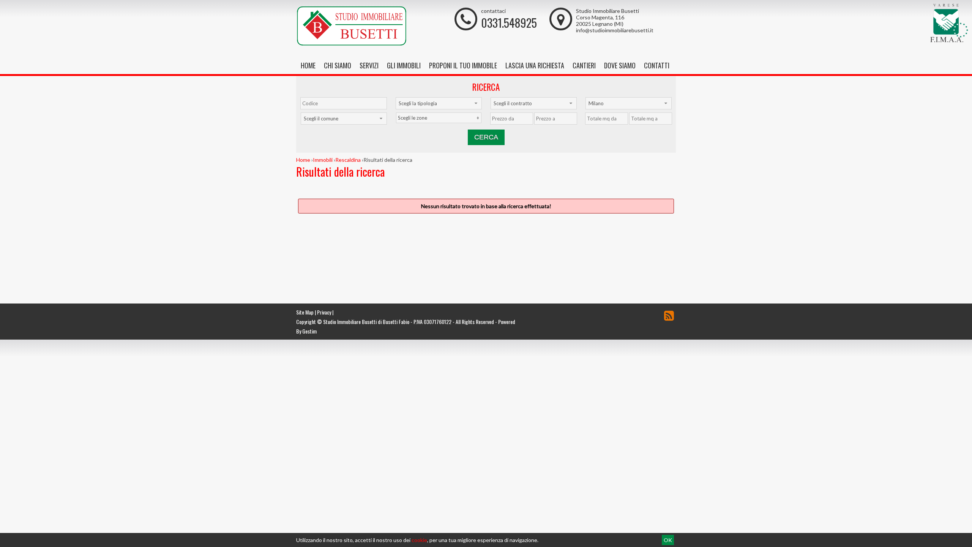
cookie (419, 540)
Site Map (305, 312)
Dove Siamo (620, 65)
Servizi (369, 65)
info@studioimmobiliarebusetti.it (614, 30)
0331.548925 (509, 22)
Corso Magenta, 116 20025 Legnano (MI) (600, 20)
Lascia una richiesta (534, 65)
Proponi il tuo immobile (463, 65)
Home (308, 65)
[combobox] (439, 103)
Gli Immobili (404, 65)
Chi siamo (337, 65)
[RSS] (669, 315)
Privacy (324, 312)
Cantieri (584, 65)
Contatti (656, 65)
